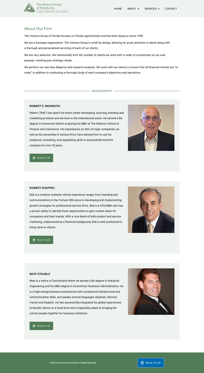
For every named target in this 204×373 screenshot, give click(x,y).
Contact (171, 8)
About (131, 8)
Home (118, 8)
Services (151, 8)
